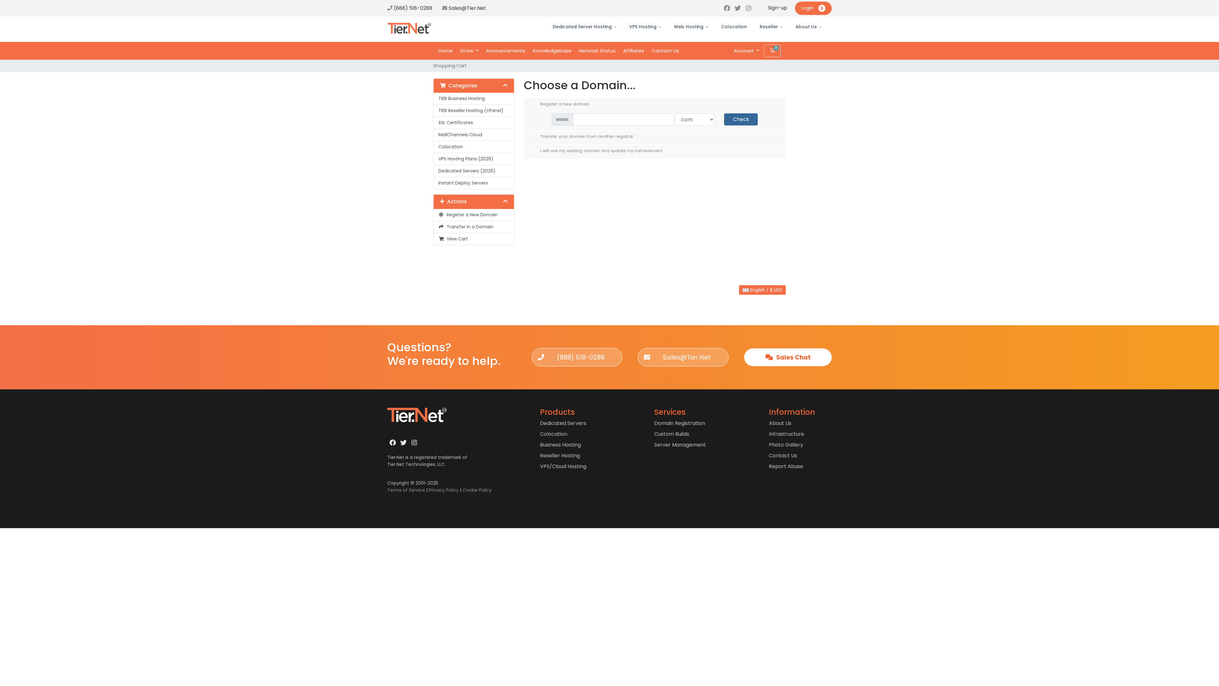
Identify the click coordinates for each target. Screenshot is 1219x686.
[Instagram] (748, 8)
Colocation (734, 27)
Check (741, 119)
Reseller (769, 27)
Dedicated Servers (563, 423)
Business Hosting (560, 444)
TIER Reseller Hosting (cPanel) (470, 110)
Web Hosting (688, 27)
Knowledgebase (552, 50)
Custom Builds (671, 434)
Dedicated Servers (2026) (467, 171)
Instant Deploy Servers (463, 183)
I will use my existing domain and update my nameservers (601, 150)
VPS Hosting (642, 27)
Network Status (597, 50)
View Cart (456, 239)
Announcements (505, 50)
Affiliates (633, 50)
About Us (806, 27)
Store (467, 50)
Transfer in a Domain (468, 227)
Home (445, 50)
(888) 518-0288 (412, 8)
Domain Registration (679, 423)
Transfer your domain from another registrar (586, 136)
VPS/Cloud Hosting (563, 466)
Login (807, 7)
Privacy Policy (444, 490)
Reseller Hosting (560, 455)
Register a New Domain (471, 215)
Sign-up (777, 7)
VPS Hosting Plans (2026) (465, 159)
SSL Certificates (455, 122)
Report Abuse (786, 466)
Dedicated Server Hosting (582, 27)
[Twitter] (738, 8)
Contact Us (665, 50)
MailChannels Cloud (460, 134)
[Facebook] (727, 8)
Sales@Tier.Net (467, 8)
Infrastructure (786, 434)
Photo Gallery (786, 444)
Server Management (680, 444)
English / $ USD (765, 290)
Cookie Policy (477, 490)
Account (744, 50)
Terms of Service (406, 490)
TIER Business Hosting (461, 98)
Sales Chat (793, 357)
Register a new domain (564, 104)
